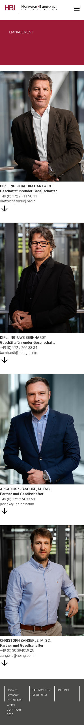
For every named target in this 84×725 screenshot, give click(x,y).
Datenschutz (41, 690)
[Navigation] (77, 9)
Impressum (39, 695)
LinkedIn (63, 690)
